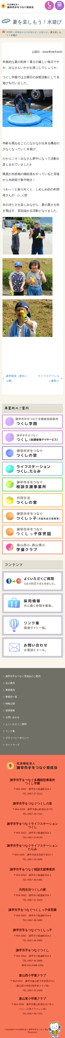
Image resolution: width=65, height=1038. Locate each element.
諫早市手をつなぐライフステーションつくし (32, 825)
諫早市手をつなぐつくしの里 (32, 803)
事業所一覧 (11, 696)
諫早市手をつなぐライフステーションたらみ (32, 847)
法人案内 (10, 683)
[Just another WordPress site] (32, 765)
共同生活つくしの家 (32, 889)
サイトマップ (13, 744)
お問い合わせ (13, 717)
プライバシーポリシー (17, 737)
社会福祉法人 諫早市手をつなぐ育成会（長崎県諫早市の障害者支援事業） (17, 6)
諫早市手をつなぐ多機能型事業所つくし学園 (32, 781)
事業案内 (10, 689)
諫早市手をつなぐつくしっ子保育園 (32, 909)
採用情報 (10, 710)
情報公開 (10, 703)
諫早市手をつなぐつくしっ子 (32, 930)
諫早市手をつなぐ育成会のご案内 (23, 676)
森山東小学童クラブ (32, 998)
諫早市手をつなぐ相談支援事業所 (32, 869)
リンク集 (10, 730)
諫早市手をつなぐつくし (32, 950)
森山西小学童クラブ (32, 975)
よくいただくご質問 (16, 724)
